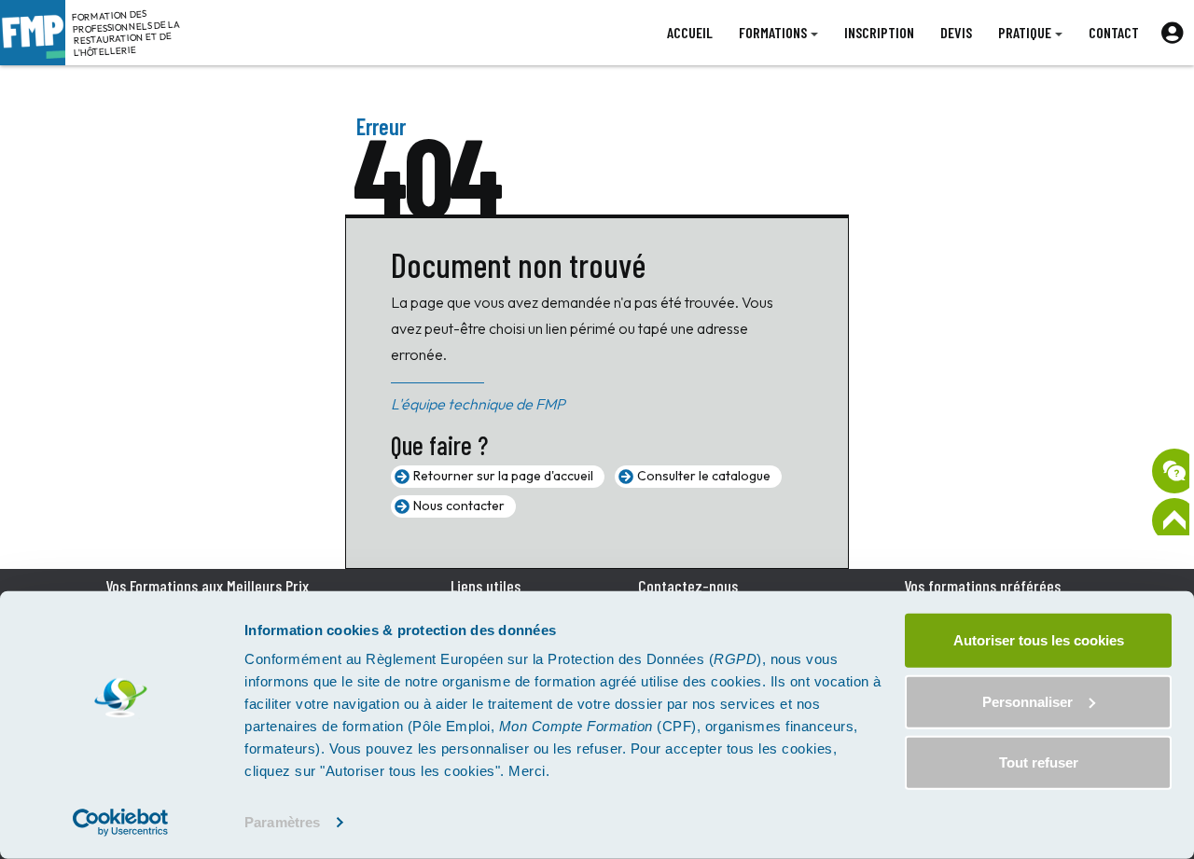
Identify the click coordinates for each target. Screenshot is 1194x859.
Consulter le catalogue (704, 475)
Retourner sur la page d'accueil (503, 475)
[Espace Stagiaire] (1172, 32)
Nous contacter (459, 505)
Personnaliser (1027, 701)
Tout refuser (1038, 762)
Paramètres (282, 822)
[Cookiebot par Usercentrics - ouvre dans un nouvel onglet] (120, 823)
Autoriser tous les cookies (1038, 640)
